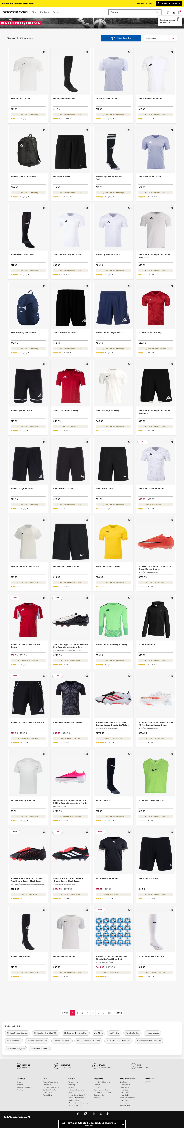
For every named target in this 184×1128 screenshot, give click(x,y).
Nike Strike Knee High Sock (151, 956)
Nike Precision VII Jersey (150, 332)
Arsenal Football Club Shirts (119, 1041)
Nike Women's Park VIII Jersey (25, 566)
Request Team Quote (50, 1082)
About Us (21, 1079)
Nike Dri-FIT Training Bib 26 (151, 800)
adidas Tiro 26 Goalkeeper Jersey (111, 644)
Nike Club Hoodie (146, 644)
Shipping (71, 1084)
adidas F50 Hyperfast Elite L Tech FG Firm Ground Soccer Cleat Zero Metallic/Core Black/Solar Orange (70, 646)
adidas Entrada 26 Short (64, 332)
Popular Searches (127, 1079)
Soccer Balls (124, 1095)
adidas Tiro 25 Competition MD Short (28, 722)
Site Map (97, 1097)
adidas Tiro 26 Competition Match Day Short (154, 411)
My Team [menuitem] (44, 12)
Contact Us (47, 1084)
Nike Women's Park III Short (66, 566)
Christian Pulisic (14, 1041)
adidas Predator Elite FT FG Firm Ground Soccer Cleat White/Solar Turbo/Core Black (112, 724)
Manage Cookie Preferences (78, 1103)
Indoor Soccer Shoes (127, 1097)
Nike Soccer (124, 1082)
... (103, 1013)
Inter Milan (98, 1033)
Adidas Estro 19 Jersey (106, 98)
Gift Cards (97, 1087)
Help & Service (144, 3)
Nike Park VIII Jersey (20, 98)
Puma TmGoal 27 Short (64, 488)
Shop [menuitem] (34, 12)
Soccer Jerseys (125, 1100)
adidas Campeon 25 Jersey (65, 410)
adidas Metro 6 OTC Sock (22, 254)
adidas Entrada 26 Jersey (150, 98)
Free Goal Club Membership (16, 3)
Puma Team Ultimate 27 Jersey (67, 722)
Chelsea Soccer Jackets (17, 1033)
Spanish (148, 1082)
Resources (98, 1079)
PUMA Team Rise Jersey (107, 878)
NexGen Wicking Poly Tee (23, 800)
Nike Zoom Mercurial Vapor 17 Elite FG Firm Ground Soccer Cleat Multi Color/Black (69, 802)
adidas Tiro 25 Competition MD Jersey (25, 645)
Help (45, 1079)
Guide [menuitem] (56, 12)
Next (119, 1013)
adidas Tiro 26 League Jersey (67, 254)
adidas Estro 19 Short (148, 878)
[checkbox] (44, 51)
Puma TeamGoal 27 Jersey (108, 566)
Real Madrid (114, 1033)
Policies (71, 1079)
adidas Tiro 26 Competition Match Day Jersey (154, 255)
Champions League (62, 1041)
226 (110, 1013)
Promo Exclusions (75, 1105)
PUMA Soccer (124, 1087)
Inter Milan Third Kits (39, 1049)
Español (71, 1092)
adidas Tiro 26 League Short (109, 332)
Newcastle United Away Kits (149, 1041)
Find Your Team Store (51, 1087)
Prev (66, 1013)
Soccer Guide (99, 1095)
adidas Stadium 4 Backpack (23, 176)
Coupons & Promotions (102, 1092)
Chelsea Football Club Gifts (46, 1033)
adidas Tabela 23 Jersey (149, 176)
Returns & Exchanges (76, 1090)
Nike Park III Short (61, 176)
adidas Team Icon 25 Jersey (151, 488)
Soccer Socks (124, 1090)
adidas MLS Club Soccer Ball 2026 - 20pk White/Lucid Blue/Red (112, 957)
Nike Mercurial (125, 1105)
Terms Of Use (73, 1082)
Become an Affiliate (101, 1090)
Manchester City (133, 1033)
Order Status (47, 1092)
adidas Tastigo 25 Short (22, 488)
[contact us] (17, 1118)
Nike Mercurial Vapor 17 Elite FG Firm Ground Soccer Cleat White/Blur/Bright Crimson (155, 568)
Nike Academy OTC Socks (65, 98)
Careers (20, 1084)
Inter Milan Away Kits (16, 1049)
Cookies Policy (73, 1100)
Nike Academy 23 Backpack (23, 332)
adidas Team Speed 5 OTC (23, 956)
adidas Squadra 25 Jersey (108, 254)
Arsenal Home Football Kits (88, 1041)
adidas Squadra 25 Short (22, 410)
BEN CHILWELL (12, 23)
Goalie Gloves (124, 1103)
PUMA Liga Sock (103, 800)
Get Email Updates (49, 1090)
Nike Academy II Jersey (64, 956)
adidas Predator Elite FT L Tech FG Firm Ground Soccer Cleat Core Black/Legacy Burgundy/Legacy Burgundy (27, 879)
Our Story (20, 1090)
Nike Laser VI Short (105, 488)
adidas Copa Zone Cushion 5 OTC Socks (111, 177)
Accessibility (47, 1095)
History (20, 1082)
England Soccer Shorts (37, 1041)
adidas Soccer (125, 1084)
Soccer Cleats (124, 1092)
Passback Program (24, 1087)
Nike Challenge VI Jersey (107, 410)
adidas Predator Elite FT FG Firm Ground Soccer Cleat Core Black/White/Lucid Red (68, 879)
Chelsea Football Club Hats (75, 1033)
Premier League (152, 1033)
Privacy (71, 1087)
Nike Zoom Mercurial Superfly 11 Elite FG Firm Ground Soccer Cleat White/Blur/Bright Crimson (155, 724)
